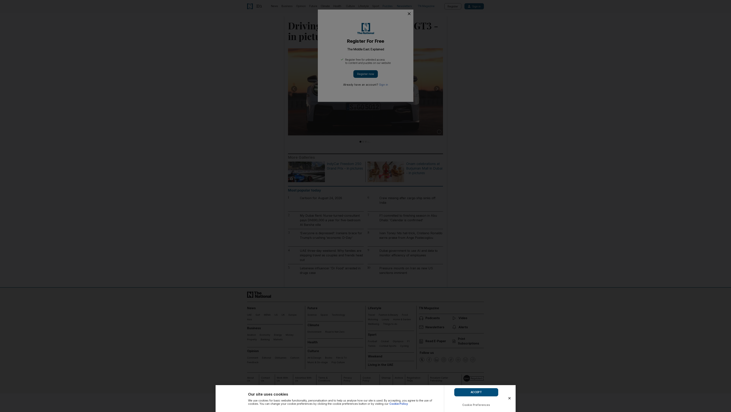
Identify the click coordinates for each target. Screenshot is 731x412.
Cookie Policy (398, 403)
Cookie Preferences (476, 404)
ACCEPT (476, 392)
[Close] (509, 398)
